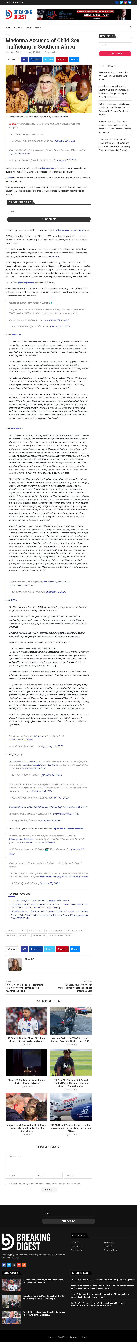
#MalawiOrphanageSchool (32, 764)
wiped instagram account (60, 935)
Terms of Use (76, 1250)
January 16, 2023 (52, 775)
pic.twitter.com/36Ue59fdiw (34, 768)
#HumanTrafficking (58, 807)
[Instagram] (125, 2)
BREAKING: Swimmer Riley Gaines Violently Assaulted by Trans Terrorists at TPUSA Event (49, 911)
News (8, 28)
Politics (18, 28)
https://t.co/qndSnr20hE (41, 791)
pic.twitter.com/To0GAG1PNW (66, 813)
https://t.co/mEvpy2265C (53, 581)
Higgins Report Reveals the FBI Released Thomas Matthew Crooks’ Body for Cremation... (26, 1128)
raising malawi (39, 935)
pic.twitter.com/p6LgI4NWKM (75, 876)
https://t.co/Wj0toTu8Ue (19, 153)
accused (10, 931)
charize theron (35, 931)
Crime (28, 28)
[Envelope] (19, 1265)
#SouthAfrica (52, 764)
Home (51, 1337)
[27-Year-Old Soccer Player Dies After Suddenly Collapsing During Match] (26, 1021)
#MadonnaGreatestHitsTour (21, 807)
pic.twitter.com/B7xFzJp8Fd (57, 320)
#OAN (67, 581)
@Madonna (38, 736)
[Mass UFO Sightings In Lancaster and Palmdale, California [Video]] (26, 1062)
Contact (73, 1337)
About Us (61, 1337)
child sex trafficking (75, 931)
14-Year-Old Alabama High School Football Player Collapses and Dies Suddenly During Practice (71, 1083)
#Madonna (14, 761)
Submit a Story (110, 1250)
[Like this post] (25, 59)
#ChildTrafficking (41, 807)
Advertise (84, 1337)
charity (21, 931)
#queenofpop (56, 876)
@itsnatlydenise (16, 839)
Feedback (108, 1246)
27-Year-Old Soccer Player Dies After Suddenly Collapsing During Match (114, 76)
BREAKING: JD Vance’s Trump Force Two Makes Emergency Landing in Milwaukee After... (71, 1128)
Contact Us (75, 1242)
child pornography (54, 931)
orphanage (24, 935)
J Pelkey (18, 52)
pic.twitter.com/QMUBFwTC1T (44, 842)
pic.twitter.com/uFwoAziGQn (21, 585)
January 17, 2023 (67, 160)
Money (38, 28)
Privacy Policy (76, 1246)
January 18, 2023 (65, 140)
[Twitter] (121, 2)
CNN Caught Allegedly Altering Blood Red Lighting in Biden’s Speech (40, 900)
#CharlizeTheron (30, 761)
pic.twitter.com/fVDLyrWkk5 (21, 739)
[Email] (129, 2)
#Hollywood (25, 842)
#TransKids (82, 807)
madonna (11, 935)
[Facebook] (117, 2)
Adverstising (109, 1242)
